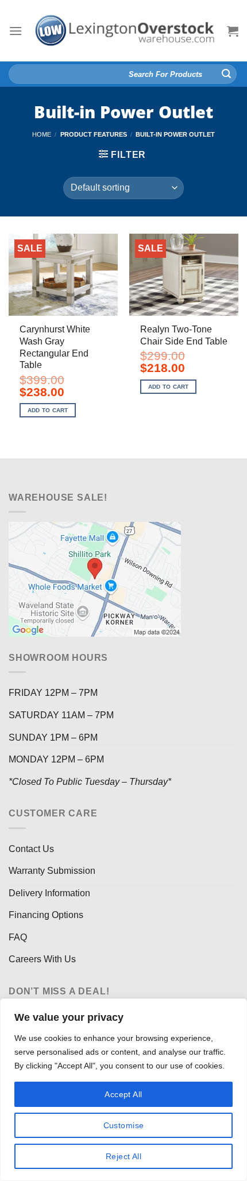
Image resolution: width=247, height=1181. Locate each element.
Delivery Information (49, 893)
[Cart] (232, 31)
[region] (123, 1089)
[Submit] (226, 74)
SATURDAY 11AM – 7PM (61, 715)
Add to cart (48, 410)
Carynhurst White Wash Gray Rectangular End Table (55, 347)
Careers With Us (42, 959)
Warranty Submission (52, 871)
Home (41, 134)
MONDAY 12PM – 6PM (56, 759)
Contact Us (31, 849)
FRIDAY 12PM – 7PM (53, 693)
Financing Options (46, 915)
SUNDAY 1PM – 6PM (53, 737)
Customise (123, 1125)
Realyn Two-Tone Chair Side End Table (183, 335)
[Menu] (15, 31)
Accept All (123, 1094)
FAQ (18, 937)
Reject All (123, 1156)
